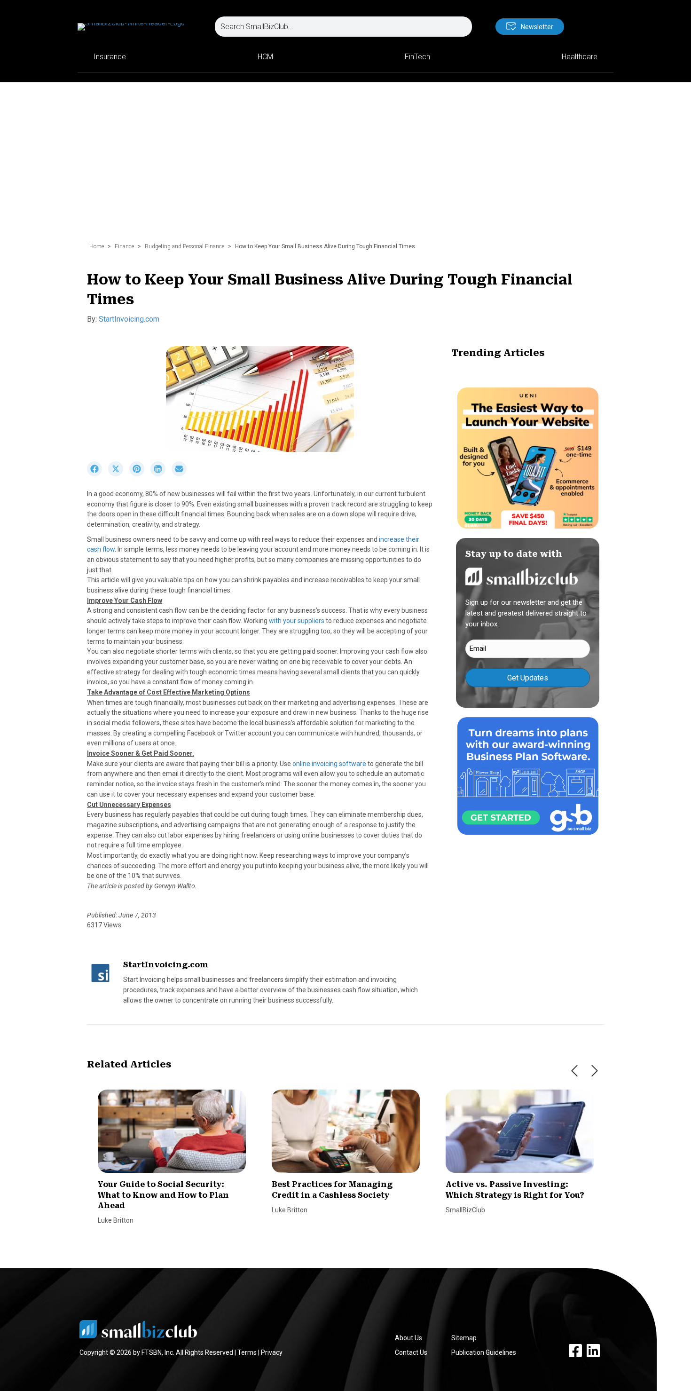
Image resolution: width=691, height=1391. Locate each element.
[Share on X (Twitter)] (118, 474)
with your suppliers (296, 620)
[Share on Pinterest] (139, 474)
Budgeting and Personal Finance (184, 246)
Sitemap (464, 1338)
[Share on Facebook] (97, 474)
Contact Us (411, 1352)
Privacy (272, 1352)
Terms (247, 1352)
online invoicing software (329, 763)
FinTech (417, 56)
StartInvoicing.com (129, 319)
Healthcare (579, 56)
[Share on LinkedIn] (161, 474)
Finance (124, 246)
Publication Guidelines (483, 1352)
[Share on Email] (181, 474)
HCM (265, 56)
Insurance (110, 56)
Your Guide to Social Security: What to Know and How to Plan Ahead (163, 1195)
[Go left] (574, 1071)
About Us (408, 1338)
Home (96, 246)
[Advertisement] (345, 167)
